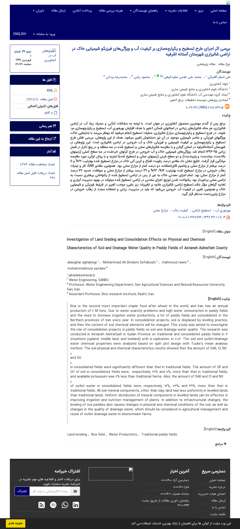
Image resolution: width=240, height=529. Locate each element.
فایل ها (48, 79)
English (19, 34)
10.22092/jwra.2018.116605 (204, 107)
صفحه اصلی (218, 10)
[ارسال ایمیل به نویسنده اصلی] (161, 76)
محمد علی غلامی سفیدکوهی (183, 77)
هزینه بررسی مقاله (111, 10)
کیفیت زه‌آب (180, 210)
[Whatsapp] (63, 506)
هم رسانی (46, 126)
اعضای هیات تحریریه (211, 493)
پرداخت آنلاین (82, 10)
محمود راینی (142, 77)
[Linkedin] (74, 506)
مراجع (219, 444)
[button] (128, 524)
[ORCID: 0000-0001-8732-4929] (157, 76)
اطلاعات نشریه (177, 10)
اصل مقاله (40, 99)
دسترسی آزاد (180, 480)
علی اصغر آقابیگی (219, 77)
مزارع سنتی (160, 210)
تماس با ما (220, 22)
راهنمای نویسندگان (145, 10)
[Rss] (41, 506)
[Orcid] (52, 506)
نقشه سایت (217, 514)
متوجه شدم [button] (15, 523)
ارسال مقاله (58, 10)
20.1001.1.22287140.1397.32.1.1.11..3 (201, 217)
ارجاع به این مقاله (40, 138)
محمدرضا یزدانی (116, 77)
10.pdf (49, 113)
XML (50, 90)
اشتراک (22, 491)
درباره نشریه (217, 487)
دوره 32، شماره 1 (22, 53)
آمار (49, 151)
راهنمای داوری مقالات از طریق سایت (165, 500)
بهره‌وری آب (223, 210)
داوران (39, 10)
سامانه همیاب (180, 493)
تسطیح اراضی (201, 210)
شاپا (186, 487)
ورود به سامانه (45, 34)
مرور (200, 10)
